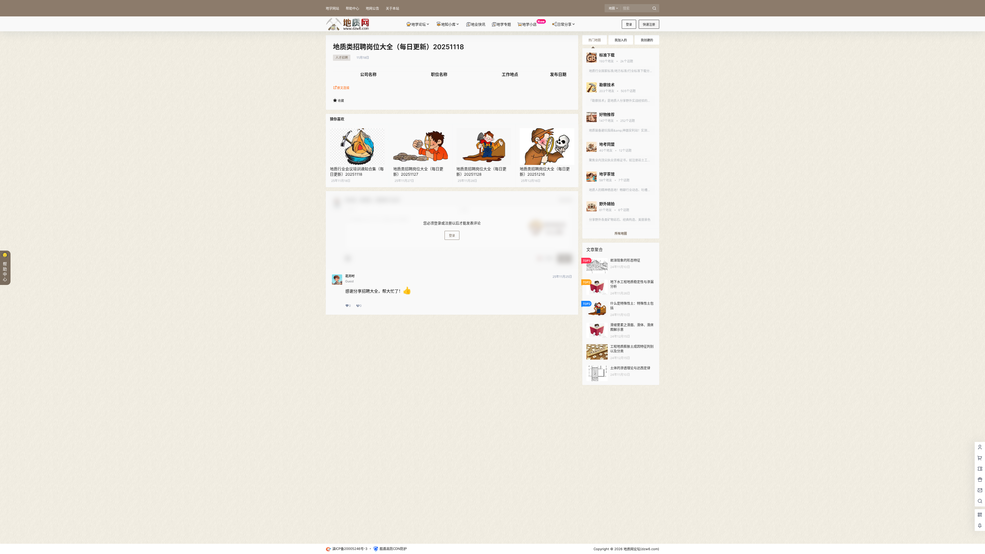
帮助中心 (352, 8)
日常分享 (564, 24)
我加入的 (621, 40)
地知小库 (448, 24)
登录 (629, 24)
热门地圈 (594, 40)
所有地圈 (621, 233)
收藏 (341, 101)
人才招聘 (342, 57)
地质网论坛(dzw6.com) (641, 549)
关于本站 (392, 8)
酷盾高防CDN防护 (393, 549)
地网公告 (372, 8)
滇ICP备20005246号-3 (349, 549)
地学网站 (332, 8)
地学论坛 (418, 24)
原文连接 (343, 88)
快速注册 (649, 24)
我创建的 (647, 40)
